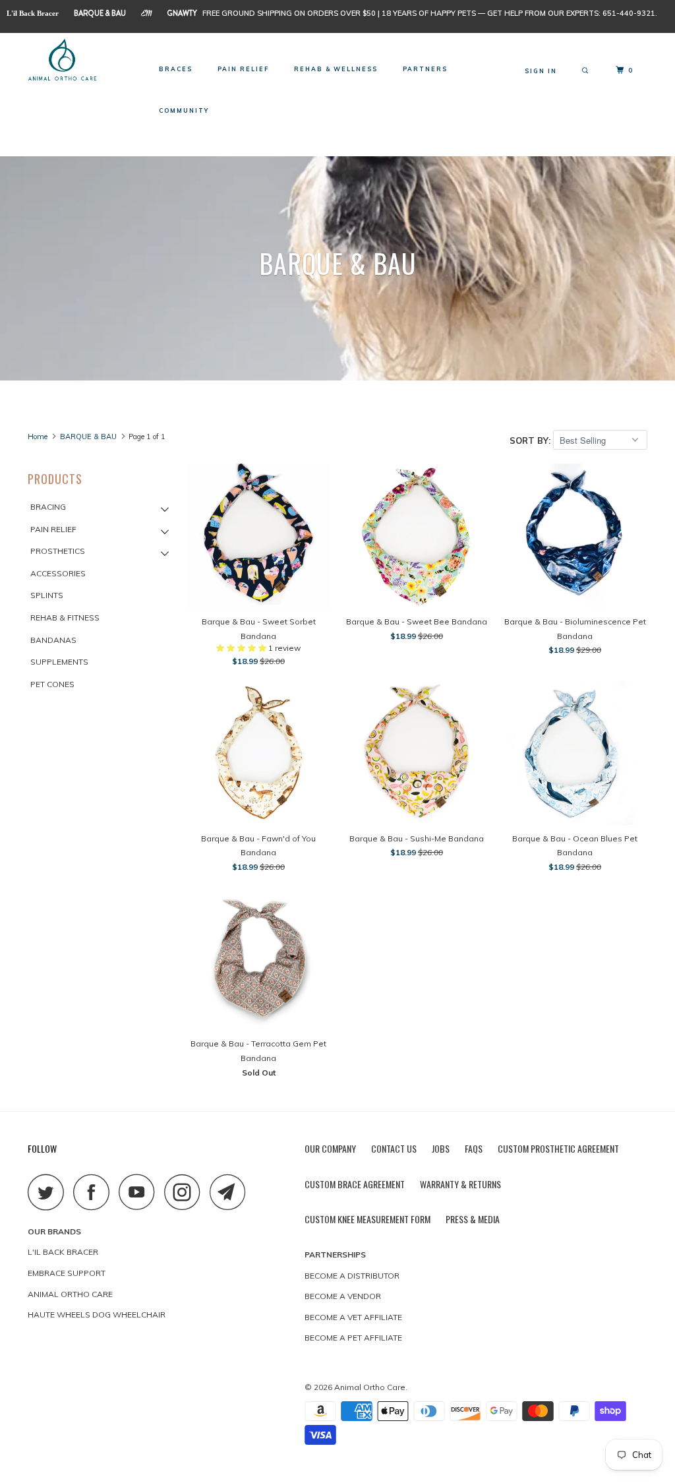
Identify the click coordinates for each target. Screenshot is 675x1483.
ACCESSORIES (58, 573)
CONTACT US (394, 1148)
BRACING (48, 507)
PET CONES (52, 684)
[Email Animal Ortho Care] (231, 1192)
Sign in (541, 71)
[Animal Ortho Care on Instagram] (186, 1192)
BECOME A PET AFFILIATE (353, 1338)
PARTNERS (425, 69)
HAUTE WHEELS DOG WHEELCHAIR (96, 1314)
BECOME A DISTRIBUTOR (352, 1276)
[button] (242, 648)
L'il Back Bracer (33, 13)
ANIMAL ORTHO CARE (70, 1294)
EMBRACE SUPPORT (66, 1273)
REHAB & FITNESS (65, 617)
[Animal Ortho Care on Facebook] (95, 1192)
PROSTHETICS (57, 551)
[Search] (586, 70)
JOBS (441, 1148)
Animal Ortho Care (369, 1387)
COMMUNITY (184, 110)
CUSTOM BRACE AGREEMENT (355, 1184)
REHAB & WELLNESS (336, 69)
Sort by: (531, 440)
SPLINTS (46, 595)
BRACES (175, 69)
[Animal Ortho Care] (80, 60)
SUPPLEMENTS (59, 662)
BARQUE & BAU (100, 13)
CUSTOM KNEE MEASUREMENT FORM (367, 1219)
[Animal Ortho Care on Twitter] (49, 1192)
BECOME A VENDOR (343, 1296)
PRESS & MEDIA (473, 1219)
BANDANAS (53, 640)
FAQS (474, 1148)
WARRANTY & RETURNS (460, 1184)
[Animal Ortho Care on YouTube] (140, 1192)
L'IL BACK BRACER (63, 1252)
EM (146, 14)
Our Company (330, 1148)
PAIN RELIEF (243, 69)
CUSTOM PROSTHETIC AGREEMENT (558, 1148)
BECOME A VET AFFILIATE (353, 1317)
